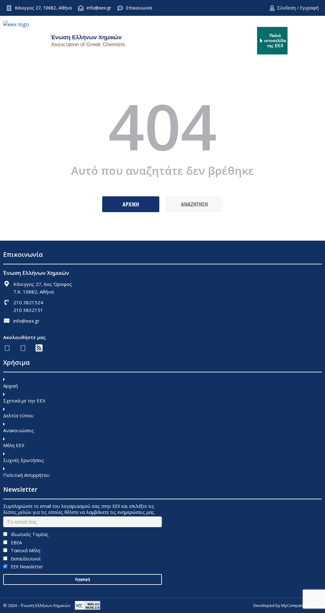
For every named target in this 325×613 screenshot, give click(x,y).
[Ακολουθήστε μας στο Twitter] (23, 348)
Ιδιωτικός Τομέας (29, 534)
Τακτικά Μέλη (25, 550)
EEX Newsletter (26, 567)
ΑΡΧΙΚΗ (131, 204)
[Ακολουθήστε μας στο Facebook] (7, 348)
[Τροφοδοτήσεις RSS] (39, 348)
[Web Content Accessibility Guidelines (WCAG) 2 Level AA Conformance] (87, 605)
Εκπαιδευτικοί (25, 559)
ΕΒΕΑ (16, 543)
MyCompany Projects (301, 605)
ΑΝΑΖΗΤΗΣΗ (194, 204)
